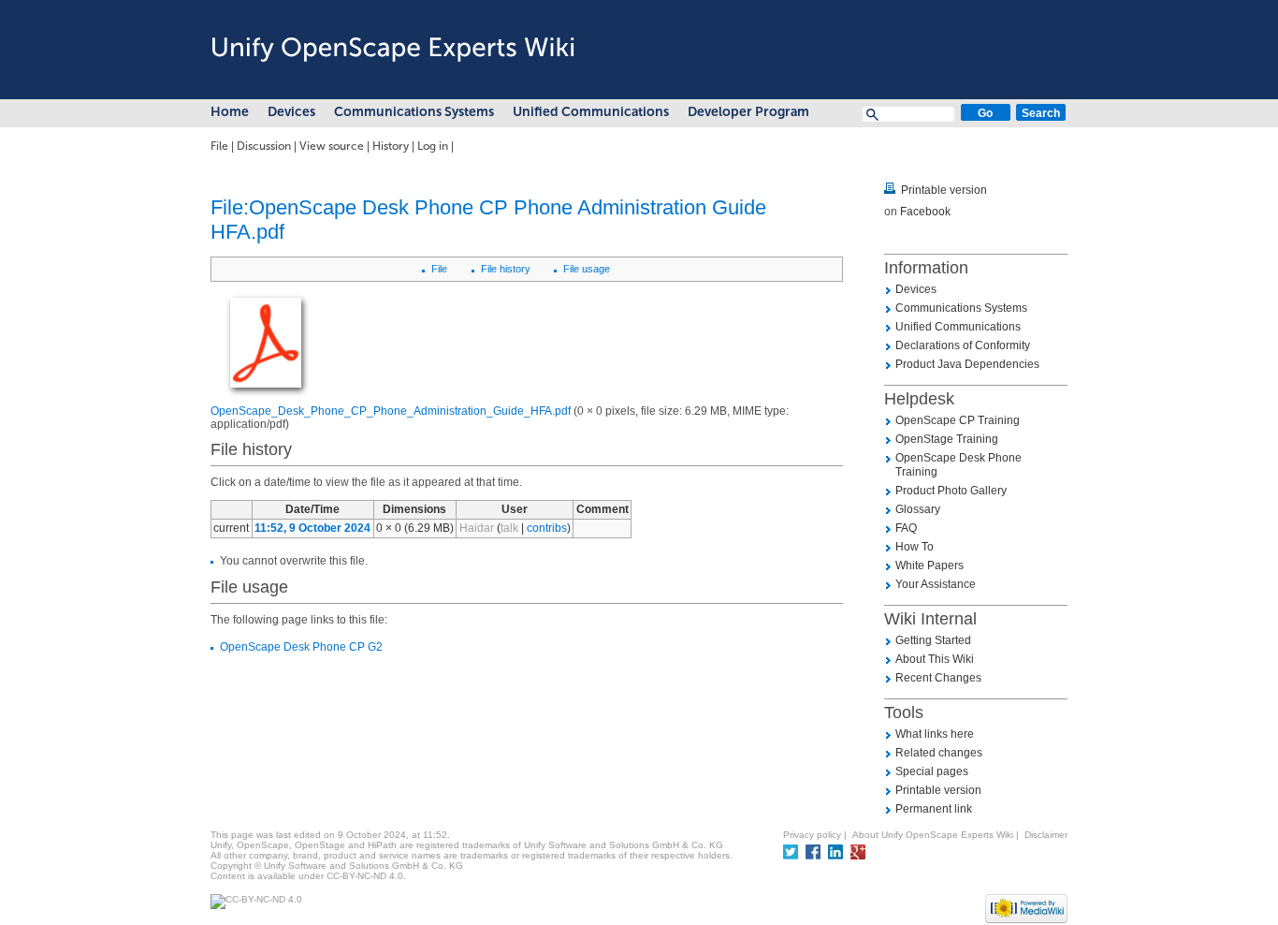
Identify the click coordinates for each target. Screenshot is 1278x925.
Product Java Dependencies (967, 364)
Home (230, 112)
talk (509, 528)
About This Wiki (934, 659)
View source (331, 146)
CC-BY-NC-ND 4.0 (365, 876)
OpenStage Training (946, 439)
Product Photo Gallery (951, 490)
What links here (934, 734)
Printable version (944, 190)
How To (914, 546)
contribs (547, 528)
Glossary (917, 509)
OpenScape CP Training (957, 420)
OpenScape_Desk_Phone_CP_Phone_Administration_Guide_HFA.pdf (391, 411)
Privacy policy (812, 835)
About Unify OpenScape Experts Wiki (932, 835)
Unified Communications (591, 112)
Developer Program (748, 112)
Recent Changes (938, 677)
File (219, 146)
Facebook (925, 211)
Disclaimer (1045, 835)
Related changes (938, 752)
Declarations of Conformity (962, 345)
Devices (291, 112)
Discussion (264, 146)
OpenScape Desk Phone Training (958, 464)
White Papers (929, 565)
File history (505, 268)
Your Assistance (935, 584)
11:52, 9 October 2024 (312, 528)
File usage (586, 268)
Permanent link (933, 808)
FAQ (906, 528)
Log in (432, 146)
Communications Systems (414, 112)
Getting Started (933, 640)
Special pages (931, 771)
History (390, 146)
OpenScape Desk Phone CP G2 (301, 646)
